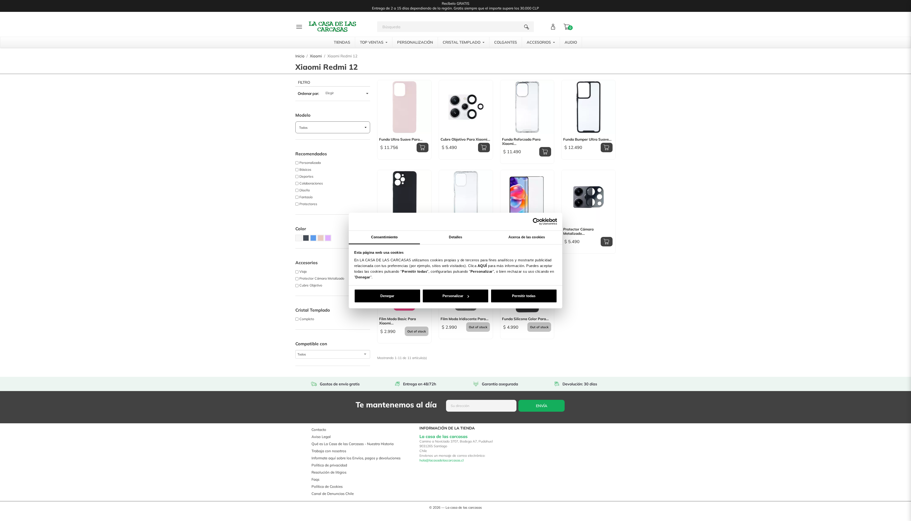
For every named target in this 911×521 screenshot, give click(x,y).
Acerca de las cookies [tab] (526, 237)
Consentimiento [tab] (384, 237)
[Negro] (306, 238)
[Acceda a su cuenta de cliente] (553, 27)
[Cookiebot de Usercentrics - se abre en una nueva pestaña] (536, 221)
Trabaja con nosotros (328, 451)
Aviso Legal (321, 436)
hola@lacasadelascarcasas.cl (441, 460)
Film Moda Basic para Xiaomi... (397, 321)
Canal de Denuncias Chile (332, 493)
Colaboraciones (311, 183)
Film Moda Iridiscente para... (464, 319)
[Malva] (328, 238)
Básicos (305, 169)
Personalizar (452, 296)
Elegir (347, 93)
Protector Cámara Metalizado (321, 278)
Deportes (306, 176)
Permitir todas (523, 296)
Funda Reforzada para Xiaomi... (521, 141)
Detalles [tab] (455, 237)
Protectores (308, 204)
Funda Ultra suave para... (401, 139)
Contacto (318, 429)
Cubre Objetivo (310, 285)
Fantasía (305, 197)
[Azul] (313, 238)
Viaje (303, 271)
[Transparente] (298, 238)
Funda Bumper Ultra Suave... (587, 139)
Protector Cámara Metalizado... (578, 231)
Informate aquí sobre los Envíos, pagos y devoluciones (355, 458)
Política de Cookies (327, 486)
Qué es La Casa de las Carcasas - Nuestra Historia (352, 444)
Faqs (315, 479)
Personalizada (310, 163)
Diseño (304, 190)
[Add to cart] (422, 147)
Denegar (387, 296)
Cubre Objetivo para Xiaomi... (465, 139)
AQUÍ (482, 266)
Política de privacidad (329, 465)
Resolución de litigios (328, 472)
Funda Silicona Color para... (525, 319)
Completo (306, 319)
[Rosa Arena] (320, 238)
